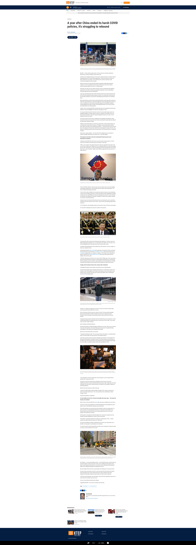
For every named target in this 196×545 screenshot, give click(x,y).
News (67, 10)
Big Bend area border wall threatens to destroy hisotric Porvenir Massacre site (100, 510)
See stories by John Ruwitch (92, 498)
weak (91, 253)
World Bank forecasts (95, 254)
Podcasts (79, 10)
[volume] (71, 7)
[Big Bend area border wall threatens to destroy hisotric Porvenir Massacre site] (91, 511)
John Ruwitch (73, 32)
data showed (92, 250)
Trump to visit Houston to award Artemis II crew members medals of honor (80, 521)
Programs (73, 10)
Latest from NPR (93, 486)
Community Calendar (108, 10)
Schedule (99, 10)
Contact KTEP (104, 531)
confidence (97, 251)
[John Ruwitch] (82, 496)
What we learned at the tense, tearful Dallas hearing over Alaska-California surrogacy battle (81, 510)
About (94, 10)
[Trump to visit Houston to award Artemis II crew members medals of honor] (70, 522)
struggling (82, 253)
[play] (67, 7)
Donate (127, 2)
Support (89, 10)
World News (69, 19)
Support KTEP (90, 531)
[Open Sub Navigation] (69, 10)
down (102, 251)
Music (83, 10)
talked (96, 402)
